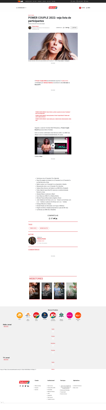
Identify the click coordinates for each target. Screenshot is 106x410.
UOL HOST (35, 1)
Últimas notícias (38, 385)
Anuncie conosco (63, 393)
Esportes (36, 389)
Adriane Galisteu (44, 228)
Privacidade (50, 389)
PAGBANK (40, 1)
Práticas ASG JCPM (51, 387)
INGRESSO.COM (28, 1)
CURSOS (44, 1)
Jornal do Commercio (77, 385)
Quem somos (50, 385)
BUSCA (74, 1)
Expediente (50, 395)
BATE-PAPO (80, 1)
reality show (65, 80)
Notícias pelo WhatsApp (65, 390)
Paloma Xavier (35, 26)
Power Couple (33, 228)
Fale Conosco (50, 397)
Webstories (36, 278)
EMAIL (87, 1)
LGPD (49, 393)
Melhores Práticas (51, 391)
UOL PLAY (49, 1)
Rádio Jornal (75, 387)
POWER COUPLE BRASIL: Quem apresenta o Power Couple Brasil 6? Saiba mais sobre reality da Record (52, 116)
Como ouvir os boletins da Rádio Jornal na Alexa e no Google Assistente (66, 387)
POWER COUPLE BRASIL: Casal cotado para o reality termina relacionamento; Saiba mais (53, 119)
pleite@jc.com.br (40, 240)
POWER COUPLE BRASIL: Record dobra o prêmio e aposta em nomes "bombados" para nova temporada (52, 112)
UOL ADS (53, 1)
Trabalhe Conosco (51, 399)
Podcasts (36, 387)
